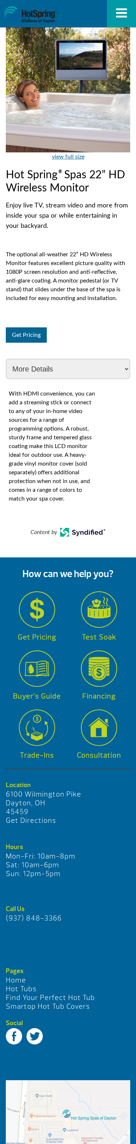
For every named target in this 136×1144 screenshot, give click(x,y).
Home (16, 980)
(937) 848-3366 (34, 918)
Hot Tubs (21, 988)
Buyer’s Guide (37, 696)
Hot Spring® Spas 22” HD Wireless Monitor (30, 15)
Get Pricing (26, 335)
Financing (99, 696)
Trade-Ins (37, 755)
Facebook (14, 1036)
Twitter (34, 1036)
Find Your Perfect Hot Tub (50, 997)
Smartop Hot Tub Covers (48, 1006)
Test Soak (99, 637)
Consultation (99, 755)
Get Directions (31, 820)
